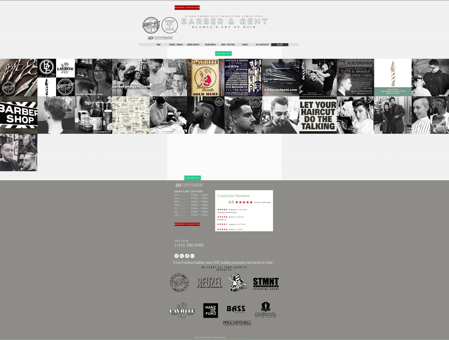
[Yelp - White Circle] (182, 256)
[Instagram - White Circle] (176, 256)
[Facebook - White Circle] (187, 256)
